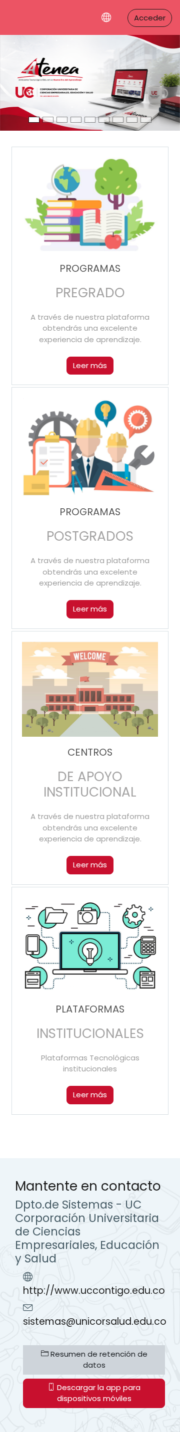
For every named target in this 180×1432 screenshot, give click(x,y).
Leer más (90, 365)
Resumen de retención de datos (98, 1360)
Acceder (150, 17)
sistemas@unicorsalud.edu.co (94, 1321)
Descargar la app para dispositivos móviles (97, 1393)
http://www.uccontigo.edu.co (94, 1290)
